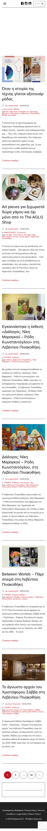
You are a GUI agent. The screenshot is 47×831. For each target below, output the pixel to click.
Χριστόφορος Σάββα (10, 713)
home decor (18, 235)
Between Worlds (12, 597)
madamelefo (13, 106)
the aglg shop (11, 111)
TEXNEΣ (7, 357)
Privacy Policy (30, 810)
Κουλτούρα (25, 483)
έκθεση (9, 360)
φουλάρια (12, 115)
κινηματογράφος (27, 597)
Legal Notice (22, 814)
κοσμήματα (15, 113)
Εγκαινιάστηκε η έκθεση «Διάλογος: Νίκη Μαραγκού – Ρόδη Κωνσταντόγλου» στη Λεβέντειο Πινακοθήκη (22, 336)
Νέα (32, 483)
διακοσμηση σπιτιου (10, 237)
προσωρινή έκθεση (10, 487)
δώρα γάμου (25, 237)
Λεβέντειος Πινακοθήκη (30, 113)
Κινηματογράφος (19, 595)
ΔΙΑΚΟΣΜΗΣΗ (10, 232)
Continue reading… (11, 160)
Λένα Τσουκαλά (14, 704)
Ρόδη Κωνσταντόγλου (21, 362)
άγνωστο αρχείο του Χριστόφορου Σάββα (23, 710)
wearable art (23, 111)
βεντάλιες (6, 113)
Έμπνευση (8, 109)
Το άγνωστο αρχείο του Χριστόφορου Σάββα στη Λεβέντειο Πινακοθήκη (23, 692)
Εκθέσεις (15, 357)
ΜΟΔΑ (16, 109)
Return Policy (34, 814)
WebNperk (18, 810)
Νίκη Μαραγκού (32, 485)
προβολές (17, 599)
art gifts (9, 235)
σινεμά (24, 599)
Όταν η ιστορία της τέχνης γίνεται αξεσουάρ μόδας (22, 94)
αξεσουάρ (34, 111)
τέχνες (41, 712)
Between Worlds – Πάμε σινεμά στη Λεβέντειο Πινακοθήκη (23, 579)
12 (31, 775)
